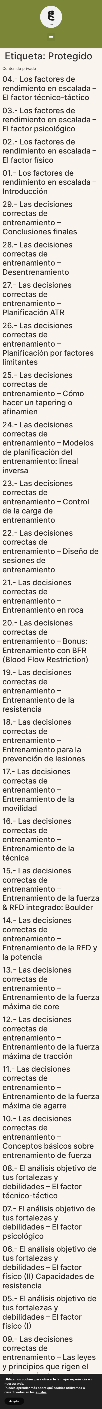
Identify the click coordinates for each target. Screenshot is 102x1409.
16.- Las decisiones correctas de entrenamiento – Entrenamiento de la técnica (38, 839)
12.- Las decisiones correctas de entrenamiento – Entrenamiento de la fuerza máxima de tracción (50, 1038)
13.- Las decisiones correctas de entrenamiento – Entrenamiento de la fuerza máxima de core (50, 988)
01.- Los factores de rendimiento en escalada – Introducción (49, 182)
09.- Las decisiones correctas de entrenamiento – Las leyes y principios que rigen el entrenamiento (49, 1357)
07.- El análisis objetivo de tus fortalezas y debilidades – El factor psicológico (48, 1222)
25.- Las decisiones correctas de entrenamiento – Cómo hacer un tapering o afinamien (43, 393)
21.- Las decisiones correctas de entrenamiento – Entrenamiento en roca (42, 596)
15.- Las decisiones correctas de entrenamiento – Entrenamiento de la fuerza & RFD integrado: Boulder (50, 889)
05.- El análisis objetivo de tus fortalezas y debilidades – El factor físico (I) (49, 1312)
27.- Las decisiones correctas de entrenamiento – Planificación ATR (37, 298)
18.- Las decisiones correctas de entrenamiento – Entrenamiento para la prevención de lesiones (43, 740)
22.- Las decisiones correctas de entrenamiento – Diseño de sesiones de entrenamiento (50, 551)
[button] (51, 37)
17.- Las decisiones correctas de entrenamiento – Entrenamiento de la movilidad (38, 790)
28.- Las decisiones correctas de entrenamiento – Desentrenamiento (37, 258)
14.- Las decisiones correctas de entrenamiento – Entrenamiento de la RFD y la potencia (49, 939)
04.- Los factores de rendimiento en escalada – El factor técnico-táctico (49, 88)
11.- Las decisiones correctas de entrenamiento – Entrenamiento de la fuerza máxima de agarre (50, 1087)
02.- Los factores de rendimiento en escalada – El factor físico (49, 151)
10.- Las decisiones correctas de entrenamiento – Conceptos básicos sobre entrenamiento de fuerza (48, 1137)
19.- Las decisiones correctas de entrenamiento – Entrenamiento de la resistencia (38, 691)
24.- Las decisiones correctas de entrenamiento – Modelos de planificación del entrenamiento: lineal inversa (48, 447)
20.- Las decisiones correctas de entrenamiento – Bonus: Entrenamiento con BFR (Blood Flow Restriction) (45, 641)
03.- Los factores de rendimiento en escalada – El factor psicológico (49, 119)
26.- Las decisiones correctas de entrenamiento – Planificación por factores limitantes (48, 344)
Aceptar (14, 1401)
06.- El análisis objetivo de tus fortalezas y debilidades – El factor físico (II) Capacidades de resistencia (49, 1267)
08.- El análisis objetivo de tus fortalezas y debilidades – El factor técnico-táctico (49, 1181)
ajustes (41, 1392)
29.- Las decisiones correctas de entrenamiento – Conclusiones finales (39, 218)
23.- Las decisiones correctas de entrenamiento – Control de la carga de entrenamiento (45, 502)
